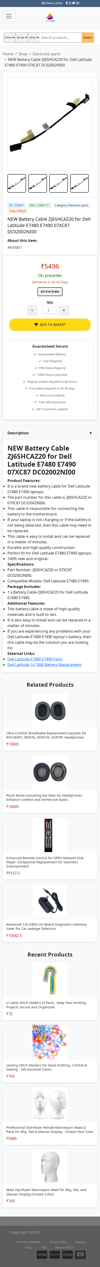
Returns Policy (64, 1248)
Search (87, 37)
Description (50, 433)
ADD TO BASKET (53, 324)
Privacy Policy (58, 1242)
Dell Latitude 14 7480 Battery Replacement (44, 664)
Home (8, 53)
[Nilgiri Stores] (50, 18)
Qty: (50, 302)
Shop (23, 53)
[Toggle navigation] (8, 16)
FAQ (44, 1248)
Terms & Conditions (28, 1242)
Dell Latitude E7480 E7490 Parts (35, 659)
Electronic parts (46, 53)
